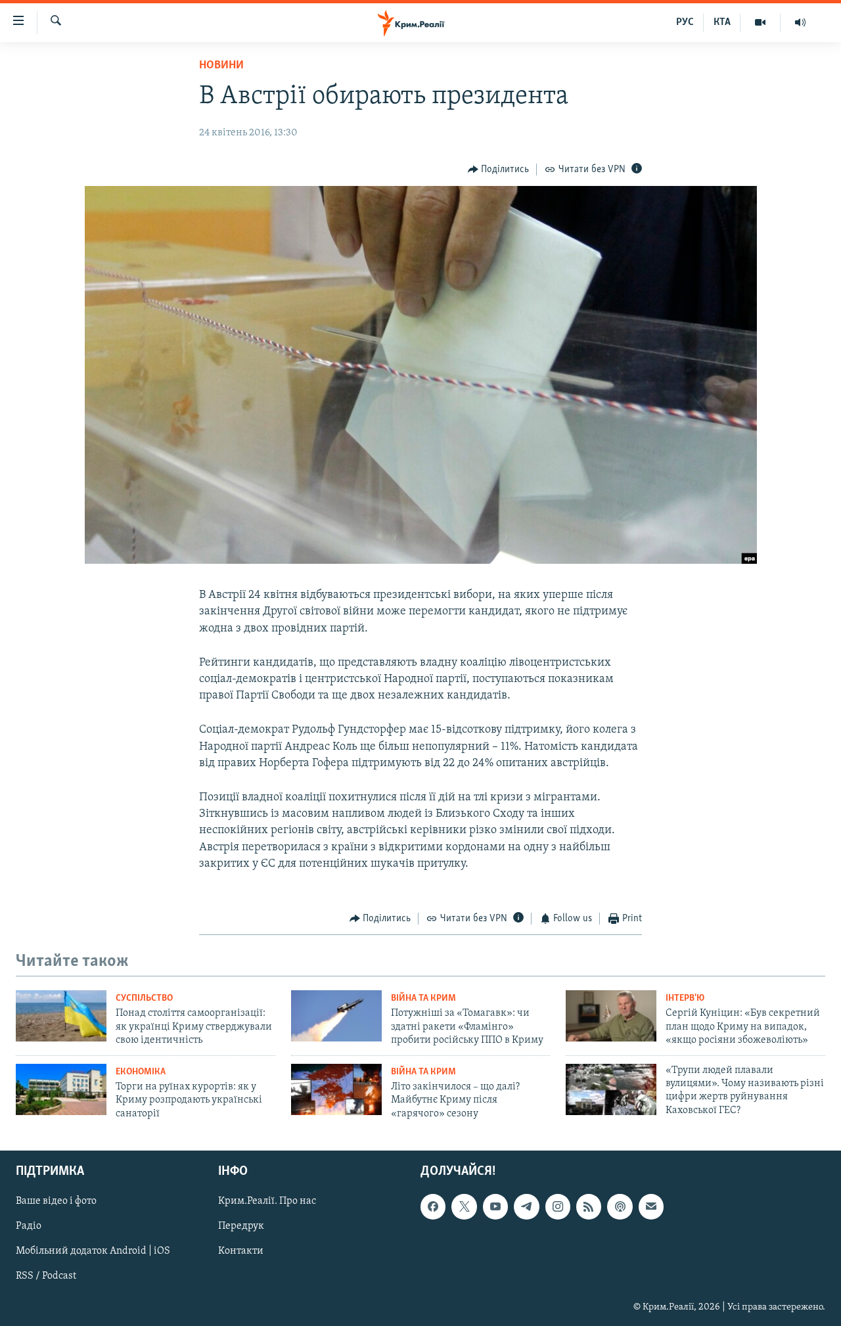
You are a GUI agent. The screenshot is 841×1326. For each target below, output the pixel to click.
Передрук (241, 1226)
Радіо (28, 1226)
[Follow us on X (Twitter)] (463, 1206)
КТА (722, 22)
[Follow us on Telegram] (526, 1206)
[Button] (499, 169)
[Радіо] (800, 22)
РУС (685, 22)
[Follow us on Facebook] (432, 1206)
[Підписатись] (651, 1206)
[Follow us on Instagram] (557, 1206)
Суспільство (144, 998)
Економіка (141, 1072)
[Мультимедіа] (760, 22)
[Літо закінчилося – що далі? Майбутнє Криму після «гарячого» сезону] (336, 1089)
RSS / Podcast (46, 1276)
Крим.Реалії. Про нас (267, 1201)
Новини (221, 66)
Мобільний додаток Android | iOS (93, 1251)
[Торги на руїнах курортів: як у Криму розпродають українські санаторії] (61, 1089)
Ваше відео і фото (56, 1201)
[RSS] (588, 1206)
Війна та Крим (423, 998)
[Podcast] (619, 1206)
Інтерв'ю (685, 998)
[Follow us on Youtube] (495, 1206)
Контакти (240, 1251)
